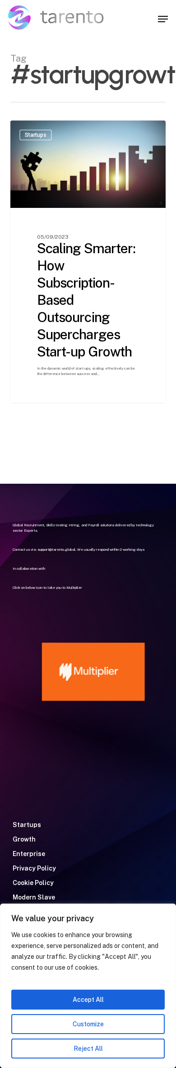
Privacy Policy (34, 868)
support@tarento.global (56, 549)
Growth (24, 839)
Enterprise (29, 853)
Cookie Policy (33, 882)
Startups (27, 824)
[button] (163, 19)
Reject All (88, 1048)
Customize (88, 1024)
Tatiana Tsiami (47, 131)
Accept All (88, 999)
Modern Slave (34, 897)
